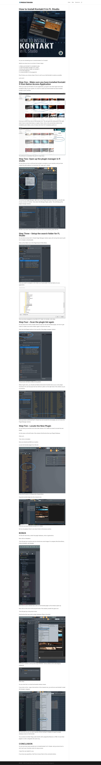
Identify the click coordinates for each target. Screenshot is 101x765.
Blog (73, 2)
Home (69, 2)
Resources (77, 2)
